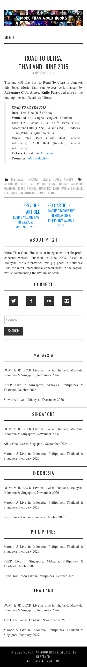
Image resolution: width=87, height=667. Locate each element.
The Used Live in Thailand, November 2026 (34, 620)
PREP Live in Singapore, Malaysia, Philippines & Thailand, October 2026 (43, 387)
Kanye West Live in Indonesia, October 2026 (34, 517)
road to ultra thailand (40, 193)
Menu (9, 37)
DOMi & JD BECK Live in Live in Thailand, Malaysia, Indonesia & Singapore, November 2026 (43, 372)
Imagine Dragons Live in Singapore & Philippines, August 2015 (61, 217)
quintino (17, 193)
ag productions (43, 184)
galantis (45, 188)
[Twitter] (13, 301)
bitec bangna (27, 188)
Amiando (46, 153)
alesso (63, 184)
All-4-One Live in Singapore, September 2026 (35, 443)
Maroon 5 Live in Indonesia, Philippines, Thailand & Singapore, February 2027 (43, 456)
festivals (17, 179)
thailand (32, 179)
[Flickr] (49, 301)
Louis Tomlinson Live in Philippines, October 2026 (39, 576)
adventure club (15, 184)
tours (57, 179)
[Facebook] (31, 301)
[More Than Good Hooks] (43, 17)
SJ (54, 73)
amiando (76, 184)
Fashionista (35, 661)
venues (68, 179)
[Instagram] (66, 301)
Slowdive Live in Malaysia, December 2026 (34, 399)
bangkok (9, 188)
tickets (45, 179)
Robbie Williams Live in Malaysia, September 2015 (26, 222)
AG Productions (39, 158)
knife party (61, 188)
